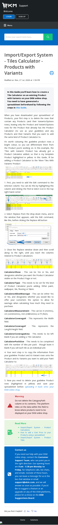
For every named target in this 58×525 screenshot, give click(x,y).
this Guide (21, 107)
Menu (9, 25)
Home (22, 520)
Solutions (34, 520)
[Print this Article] (52, 73)
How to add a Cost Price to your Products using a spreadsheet (36, 433)
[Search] (48, 37)
